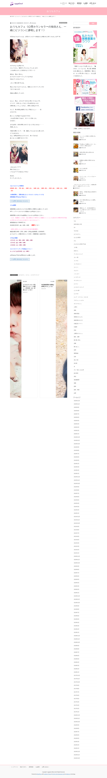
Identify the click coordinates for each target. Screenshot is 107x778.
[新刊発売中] (85, 47)
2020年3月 (76, 586)
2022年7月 (76, 493)
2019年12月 (77, 596)
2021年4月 (76, 543)
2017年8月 (76, 688)
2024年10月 (77, 443)
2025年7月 (76, 414)
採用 (75, 350)
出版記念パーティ (78, 323)
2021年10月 (77, 523)
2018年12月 (77, 635)
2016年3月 (76, 741)
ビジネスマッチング (35, 275)
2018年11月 (77, 639)
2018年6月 (76, 655)
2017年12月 (77, 675)
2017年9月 (76, 685)
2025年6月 (76, 417)
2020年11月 (77, 559)
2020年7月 (76, 572)
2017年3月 (76, 705)
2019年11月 (77, 599)
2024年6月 (76, 457)
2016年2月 (76, 745)
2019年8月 (76, 609)
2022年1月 (76, 513)
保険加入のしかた (78, 316)
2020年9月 (76, 566)
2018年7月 (76, 652)
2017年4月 (76, 702)
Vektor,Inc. (68, 774)
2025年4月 (76, 423)
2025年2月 (76, 430)
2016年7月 (76, 731)
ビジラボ (76, 293)
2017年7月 (76, 692)
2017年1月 (76, 711)
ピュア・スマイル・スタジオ (81, 297)
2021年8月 (76, 529)
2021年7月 (76, 533)
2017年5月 (76, 698)
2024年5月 (76, 460)
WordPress (39, 774)
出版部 (75, 326)
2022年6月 (76, 496)
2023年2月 (76, 470)
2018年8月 (76, 649)
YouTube (76, 230)
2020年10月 (77, 563)
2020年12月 (77, 556)
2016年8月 (76, 728)
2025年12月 (77, 400)
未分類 (75, 363)
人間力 (75, 307)
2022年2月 (76, 510)
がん (75, 240)
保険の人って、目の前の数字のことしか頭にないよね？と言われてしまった (88, 209)
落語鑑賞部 (76, 379)
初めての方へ (23, 767)
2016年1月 (76, 748)
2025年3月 (76, 427)
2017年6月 (76, 695)
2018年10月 (77, 642)
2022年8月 (76, 490)
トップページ (14, 767)
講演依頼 (31, 767)
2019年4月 (76, 622)
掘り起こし (76, 346)
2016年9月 (76, 725)
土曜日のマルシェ (78, 333)
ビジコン (27, 275)
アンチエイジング (78, 254)
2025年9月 (76, 407)
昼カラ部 (76, 360)
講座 (75, 386)
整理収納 (76, 353)
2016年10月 (77, 721)
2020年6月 (76, 576)
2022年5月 (76, 500)
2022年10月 (77, 483)
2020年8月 (76, 569)
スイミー (76, 267)
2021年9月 (76, 526)
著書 (75, 383)
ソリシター (76, 273)
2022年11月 (77, 480)
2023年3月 (76, 467)
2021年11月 (77, 520)
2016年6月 (76, 735)
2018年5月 (76, 659)
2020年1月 (76, 592)
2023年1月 (76, 473)
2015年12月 (77, 751)
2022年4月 (76, 503)
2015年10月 (77, 758)
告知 (75, 330)
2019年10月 (77, 602)
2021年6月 (76, 536)
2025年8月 (76, 410)
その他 (75, 247)
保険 (75, 310)
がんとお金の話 (83, 168)
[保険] (61, 338)
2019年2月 (76, 629)
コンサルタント (78, 264)
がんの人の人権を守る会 (80, 244)
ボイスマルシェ (78, 303)
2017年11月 (77, 678)
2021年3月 (76, 546)
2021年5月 (76, 539)
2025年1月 (76, 433)
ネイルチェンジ (78, 280)
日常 (75, 356)
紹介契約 (76, 373)
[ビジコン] (15, 338)
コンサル (76, 260)
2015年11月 (77, 754)
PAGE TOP (103, 753)
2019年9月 (76, 606)
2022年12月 (77, 476)
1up (75, 221)
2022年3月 (76, 506)
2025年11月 (77, 404)
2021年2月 (76, 549)
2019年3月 (76, 625)
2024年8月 (76, 450)
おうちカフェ (63, 22)
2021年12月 (77, 516)
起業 (75, 393)
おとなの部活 (77, 237)
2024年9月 (76, 447)
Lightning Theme (47, 774)
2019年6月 (76, 615)
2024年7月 (76, 453)
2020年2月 (76, 589)
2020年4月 (76, 582)
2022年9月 (76, 486)
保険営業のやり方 (78, 320)
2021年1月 (76, 553)
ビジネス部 (76, 290)
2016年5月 (76, 738)
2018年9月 (76, 645)
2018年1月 (76, 672)
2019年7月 (76, 612)
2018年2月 (76, 668)
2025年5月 (76, 420)
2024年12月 (77, 437)
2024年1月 (76, 463)
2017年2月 (76, 708)
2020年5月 (76, 579)
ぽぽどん (76, 250)
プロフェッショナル (79, 300)
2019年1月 (76, 632)
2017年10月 (77, 682)
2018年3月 (76, 665)
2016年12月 (77, 715)
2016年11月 (77, 718)
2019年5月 (76, 619)
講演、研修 (76, 389)
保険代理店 (76, 313)
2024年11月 (77, 440)
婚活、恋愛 (76, 336)
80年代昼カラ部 (78, 224)
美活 (75, 376)
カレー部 (76, 257)
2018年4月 (76, 662)
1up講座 (38, 767)
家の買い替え (77, 340)
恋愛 (75, 343)
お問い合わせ (45, 767)
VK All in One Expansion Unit (58, 774)
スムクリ (76, 270)
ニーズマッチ (77, 277)
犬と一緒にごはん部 (79, 369)
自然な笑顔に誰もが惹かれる (87, 152)
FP (74, 227)
